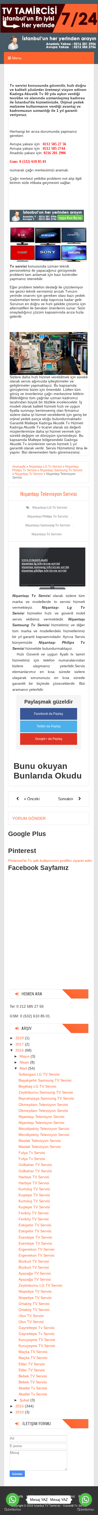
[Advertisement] (49, 936)
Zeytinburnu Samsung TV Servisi (46, 1092)
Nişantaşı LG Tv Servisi (49, 507)
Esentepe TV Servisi (35, 1237)
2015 (20, 1406)
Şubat (25, 1400)
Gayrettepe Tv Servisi (36, 1328)
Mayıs (25, 1056)
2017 (20, 1044)
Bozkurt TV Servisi (34, 1261)
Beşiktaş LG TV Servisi (37, 1086)
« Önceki (31, 799)
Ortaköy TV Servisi (34, 1304)
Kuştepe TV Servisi (34, 1195)
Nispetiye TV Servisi (35, 1291)
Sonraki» (65, 799)
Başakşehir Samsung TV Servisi (45, 1080)
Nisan (25, 1062)
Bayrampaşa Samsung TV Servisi (46, 1098)
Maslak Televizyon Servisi (40, 1141)
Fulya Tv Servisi (32, 1153)
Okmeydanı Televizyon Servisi (43, 1104)
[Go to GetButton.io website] (12, 1509)
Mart (24, 1068)
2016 (20, 1050)
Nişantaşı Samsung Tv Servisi (47, 525)
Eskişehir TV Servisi (35, 1225)
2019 (20, 1038)
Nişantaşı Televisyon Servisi (41, 1117)
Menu (16, 58)
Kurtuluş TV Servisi (34, 1189)
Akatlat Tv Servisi (33, 1388)
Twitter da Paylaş (49, 726)
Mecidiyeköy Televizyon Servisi (44, 1129)
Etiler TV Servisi (32, 1364)
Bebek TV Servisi (33, 1376)
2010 (20, 1412)
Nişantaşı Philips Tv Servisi (47, 516)
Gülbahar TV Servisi (35, 1165)
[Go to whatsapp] (12, 1499)
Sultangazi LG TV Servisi (39, 1074)
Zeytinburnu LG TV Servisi (40, 1285)
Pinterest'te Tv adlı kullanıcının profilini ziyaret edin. (50, 860)
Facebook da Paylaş (48, 714)
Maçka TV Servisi (33, 1352)
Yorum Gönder (29, 818)
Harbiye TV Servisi (34, 1177)
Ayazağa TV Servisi (35, 1273)
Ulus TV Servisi (31, 1316)
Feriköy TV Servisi (34, 1213)
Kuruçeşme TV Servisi (37, 1340)
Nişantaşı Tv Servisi (46, 534)
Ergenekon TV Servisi (36, 1249)
